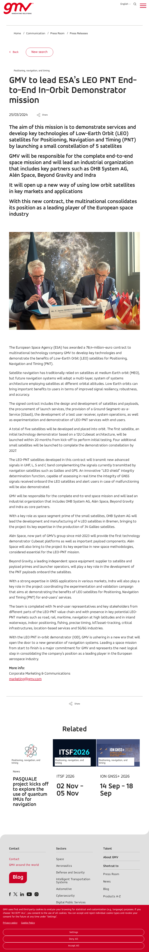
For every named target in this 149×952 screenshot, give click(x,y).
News (107, 881)
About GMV (110, 857)
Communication (35, 33)
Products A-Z (112, 896)
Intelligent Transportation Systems (73, 881)
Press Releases (79, 33)
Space (60, 859)
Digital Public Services (71, 902)
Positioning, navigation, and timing (32, 70)
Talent (107, 848)
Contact (14, 859)
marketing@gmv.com (25, 679)
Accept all (73, 945)
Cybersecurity (65, 895)
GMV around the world (24, 865)
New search (39, 52)
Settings (73, 932)
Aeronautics (64, 865)
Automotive (64, 889)
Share (45, 115)
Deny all (73, 939)
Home (17, 33)
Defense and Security (70, 872)
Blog (18, 877)
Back (16, 52)
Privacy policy (10, 923)
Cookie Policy (28, 923)
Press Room (57, 33)
